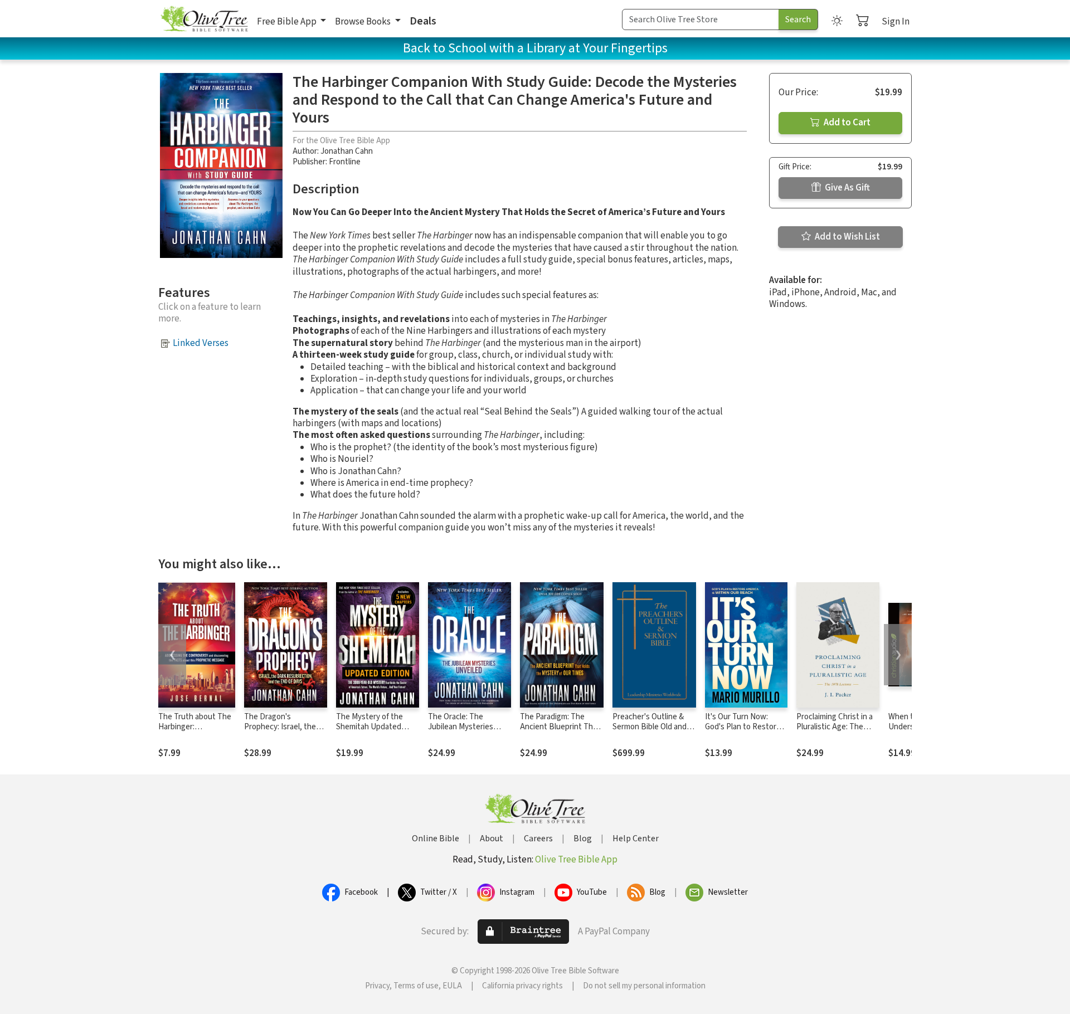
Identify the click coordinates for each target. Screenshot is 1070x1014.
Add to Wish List (846, 236)
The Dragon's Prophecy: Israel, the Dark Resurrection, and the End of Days (284, 732)
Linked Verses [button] (200, 343)
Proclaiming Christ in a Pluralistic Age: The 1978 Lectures (834, 727)
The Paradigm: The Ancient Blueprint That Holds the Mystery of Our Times (560, 732)
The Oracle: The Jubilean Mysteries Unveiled (460, 727)
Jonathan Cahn (346, 151)
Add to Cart (846, 122)
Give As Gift (846, 187)
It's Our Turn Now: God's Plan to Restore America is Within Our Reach (743, 732)
